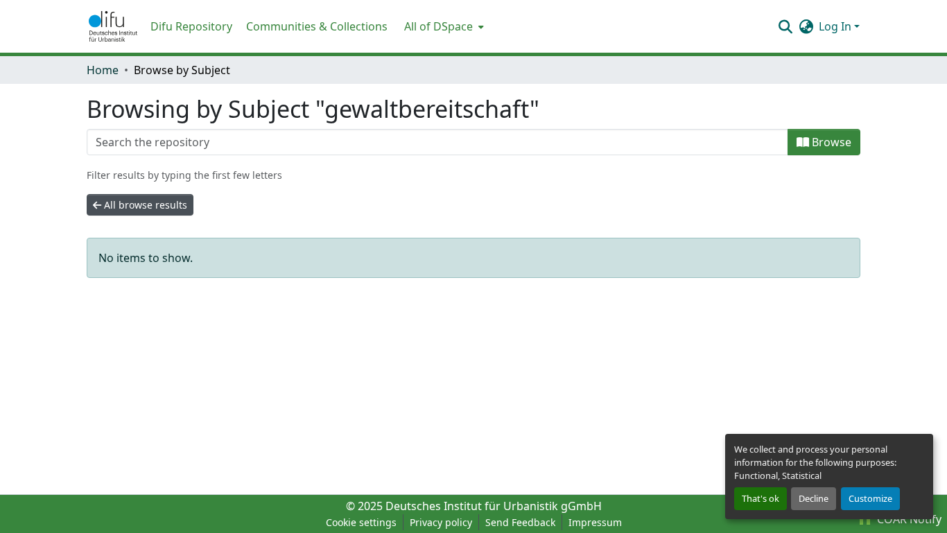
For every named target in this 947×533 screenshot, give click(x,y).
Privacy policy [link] (441, 522)
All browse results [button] (144, 204)
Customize (870, 498)
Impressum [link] (595, 522)
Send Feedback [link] (520, 522)
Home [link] (103, 70)
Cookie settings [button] (361, 522)
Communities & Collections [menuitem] (317, 26)
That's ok (760, 498)
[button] (113, 26)
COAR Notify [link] (907, 519)
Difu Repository (191, 26)
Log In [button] (836, 26)
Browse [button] (830, 142)
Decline (813, 498)
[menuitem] (442, 26)
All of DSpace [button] (438, 26)
